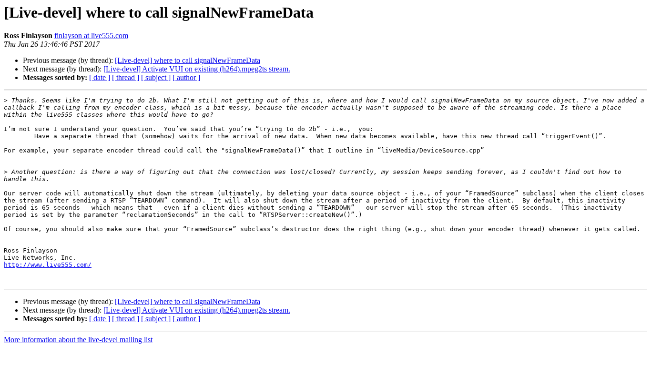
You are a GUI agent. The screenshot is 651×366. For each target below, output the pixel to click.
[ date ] (99, 77)
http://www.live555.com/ (48, 264)
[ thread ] (125, 77)
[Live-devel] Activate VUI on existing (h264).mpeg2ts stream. (196, 69)
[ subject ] (156, 77)
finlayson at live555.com (91, 35)
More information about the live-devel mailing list (78, 340)
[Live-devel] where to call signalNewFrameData (187, 60)
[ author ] (186, 77)
